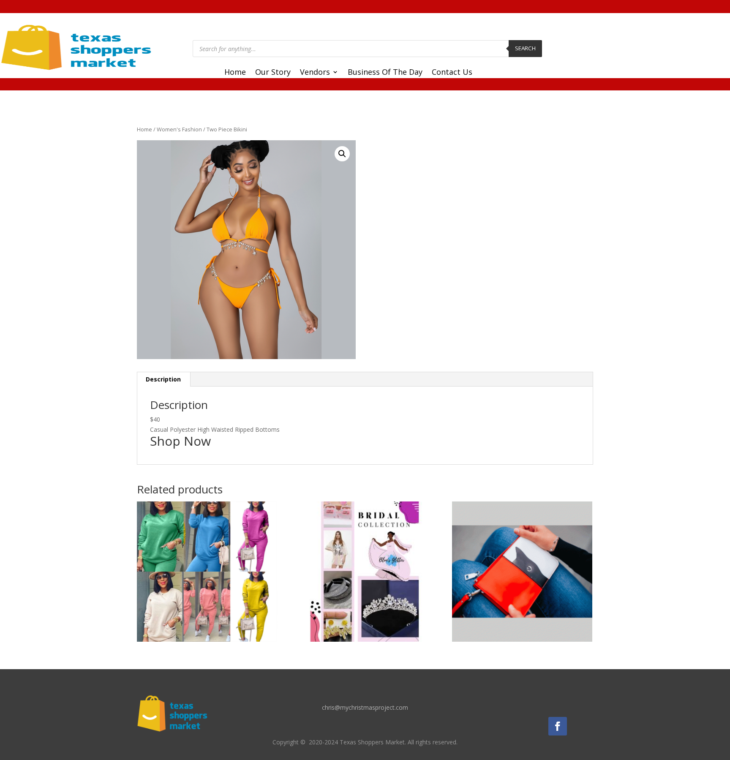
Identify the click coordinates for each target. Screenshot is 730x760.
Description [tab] (163, 379)
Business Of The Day (385, 73)
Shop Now (180, 440)
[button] (342, 153)
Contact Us (452, 73)
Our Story (273, 73)
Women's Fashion (179, 129)
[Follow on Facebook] (557, 726)
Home (235, 73)
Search (525, 48)
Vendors (315, 73)
